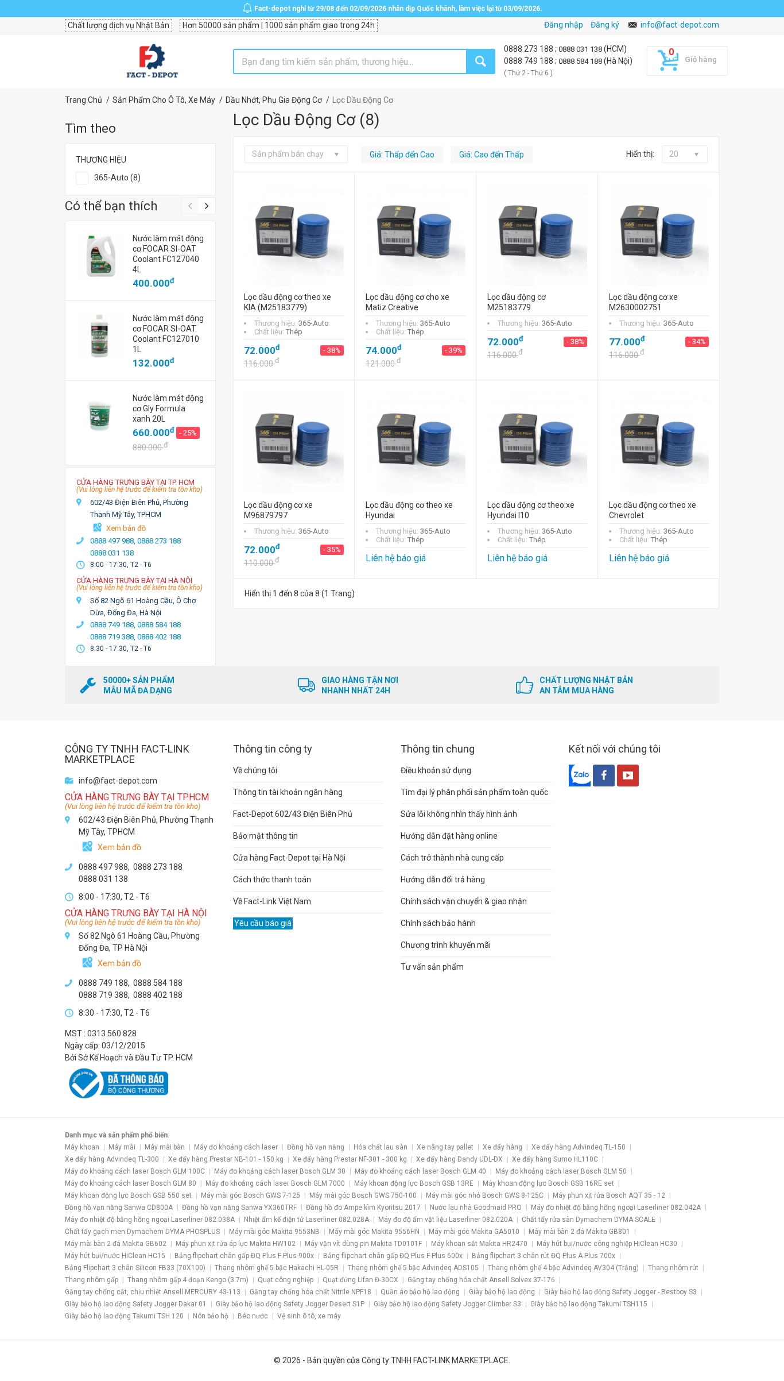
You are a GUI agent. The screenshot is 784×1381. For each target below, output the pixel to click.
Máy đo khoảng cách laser (236, 1147)
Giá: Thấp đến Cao (402, 154)
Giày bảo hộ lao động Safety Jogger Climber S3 (447, 1304)
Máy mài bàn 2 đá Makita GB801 (579, 1232)
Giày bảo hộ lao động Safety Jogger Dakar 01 (136, 1304)
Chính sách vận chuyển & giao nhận (464, 901)
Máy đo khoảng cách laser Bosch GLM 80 (130, 1183)
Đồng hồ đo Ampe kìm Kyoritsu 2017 (363, 1207)
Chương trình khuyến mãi (446, 945)
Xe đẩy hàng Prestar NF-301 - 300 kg (350, 1159)
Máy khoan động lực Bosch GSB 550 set (128, 1195)
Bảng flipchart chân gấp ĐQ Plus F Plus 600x (393, 1256)
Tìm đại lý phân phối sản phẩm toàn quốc (474, 792)
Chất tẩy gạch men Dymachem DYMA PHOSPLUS (142, 1232)
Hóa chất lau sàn (380, 1147)
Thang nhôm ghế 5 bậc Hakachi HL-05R (277, 1268)
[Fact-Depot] (152, 61)
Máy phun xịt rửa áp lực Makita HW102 (236, 1244)
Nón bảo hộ (210, 1316)
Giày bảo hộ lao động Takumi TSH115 (588, 1304)
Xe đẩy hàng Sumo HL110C (555, 1159)
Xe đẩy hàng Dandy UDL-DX (459, 1159)
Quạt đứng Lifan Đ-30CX (360, 1280)
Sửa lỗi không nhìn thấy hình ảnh (459, 814)
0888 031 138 (581, 49)
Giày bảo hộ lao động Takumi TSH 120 (124, 1316)
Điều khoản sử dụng (436, 770)
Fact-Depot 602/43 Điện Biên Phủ (292, 814)
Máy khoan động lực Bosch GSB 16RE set (548, 1183)
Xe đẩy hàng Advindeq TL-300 (112, 1159)
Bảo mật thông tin (265, 835)
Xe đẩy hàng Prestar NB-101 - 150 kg (226, 1159)
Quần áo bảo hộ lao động (420, 1292)
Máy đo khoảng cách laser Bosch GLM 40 (420, 1171)
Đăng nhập (563, 24)
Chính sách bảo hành (438, 923)
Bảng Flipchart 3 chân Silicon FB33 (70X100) (135, 1268)
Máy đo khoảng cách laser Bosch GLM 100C (135, 1171)
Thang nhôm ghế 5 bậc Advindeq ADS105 (413, 1268)
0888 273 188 (529, 48)
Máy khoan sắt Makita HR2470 (479, 1244)
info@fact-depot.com (680, 24)
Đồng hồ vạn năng (315, 1147)
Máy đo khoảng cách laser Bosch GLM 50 (561, 1171)
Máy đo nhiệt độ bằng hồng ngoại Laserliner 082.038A (150, 1220)
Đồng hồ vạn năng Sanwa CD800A (119, 1207)
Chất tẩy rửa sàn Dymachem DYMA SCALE (588, 1220)
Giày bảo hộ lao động (502, 1292)
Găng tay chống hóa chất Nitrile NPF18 (310, 1292)
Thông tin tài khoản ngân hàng (288, 792)
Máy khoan (82, 1147)
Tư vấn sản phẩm (432, 966)
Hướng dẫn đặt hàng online (449, 835)
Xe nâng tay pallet (445, 1147)
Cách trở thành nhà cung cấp (452, 857)
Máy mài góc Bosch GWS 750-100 (363, 1195)
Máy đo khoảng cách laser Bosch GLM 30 (280, 1171)
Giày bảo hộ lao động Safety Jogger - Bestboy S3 (620, 1292)
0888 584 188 (581, 61)
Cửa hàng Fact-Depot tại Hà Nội (289, 857)
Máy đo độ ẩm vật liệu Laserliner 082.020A (445, 1220)
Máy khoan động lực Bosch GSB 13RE (413, 1183)
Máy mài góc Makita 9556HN (374, 1232)
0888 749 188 (529, 60)
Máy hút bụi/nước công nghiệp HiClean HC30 (607, 1244)
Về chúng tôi (255, 770)
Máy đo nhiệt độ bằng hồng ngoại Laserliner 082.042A (616, 1207)
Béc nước (253, 1316)
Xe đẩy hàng (502, 1147)
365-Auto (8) (117, 177)
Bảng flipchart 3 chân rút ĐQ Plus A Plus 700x (543, 1256)
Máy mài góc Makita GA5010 (474, 1232)
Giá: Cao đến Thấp (491, 154)
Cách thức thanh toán (272, 879)
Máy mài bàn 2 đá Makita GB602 (115, 1244)
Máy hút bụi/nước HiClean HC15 (115, 1256)
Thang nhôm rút (673, 1268)
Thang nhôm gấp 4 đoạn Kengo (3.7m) (188, 1280)
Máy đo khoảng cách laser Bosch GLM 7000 (275, 1183)
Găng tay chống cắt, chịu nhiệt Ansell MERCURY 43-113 (152, 1292)
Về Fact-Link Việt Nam (272, 901)
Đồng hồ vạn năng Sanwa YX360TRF (239, 1207)
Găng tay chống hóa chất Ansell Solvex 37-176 (481, 1280)
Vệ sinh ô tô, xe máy (309, 1316)
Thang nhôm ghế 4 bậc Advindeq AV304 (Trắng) (563, 1268)
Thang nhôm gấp (91, 1280)
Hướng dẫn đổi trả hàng (443, 879)
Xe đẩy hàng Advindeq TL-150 (578, 1147)
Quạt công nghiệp (285, 1280)
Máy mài (121, 1147)
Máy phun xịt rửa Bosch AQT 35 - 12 (609, 1195)
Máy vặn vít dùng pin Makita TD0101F (363, 1244)
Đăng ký (605, 24)
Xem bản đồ (126, 528)
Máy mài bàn (165, 1147)
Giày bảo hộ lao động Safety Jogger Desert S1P (290, 1304)
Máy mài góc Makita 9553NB (274, 1232)
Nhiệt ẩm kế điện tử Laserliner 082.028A (306, 1220)
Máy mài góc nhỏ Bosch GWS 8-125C (485, 1195)
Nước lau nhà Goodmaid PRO (476, 1207)
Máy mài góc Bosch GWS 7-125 (250, 1195)
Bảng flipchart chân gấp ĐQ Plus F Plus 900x (244, 1256)
